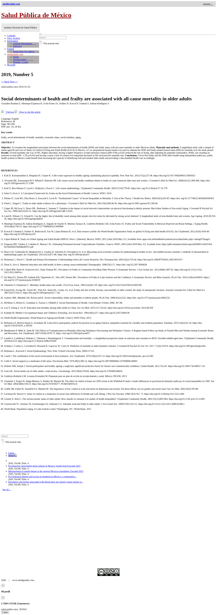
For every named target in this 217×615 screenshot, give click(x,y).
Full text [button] (10, 112)
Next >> (14, 81)
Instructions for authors (26, 51)
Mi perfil (11, 65)
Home (16, 57)
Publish (10, 49)
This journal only (51, 43)
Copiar (5, 612)
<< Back (5, 81)
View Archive (13, 38)
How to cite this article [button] (29, 112)
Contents (11, 35)
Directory (17, 46)
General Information (25, 43)
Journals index (23, 59)
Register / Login (20, 62)
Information (12, 41)
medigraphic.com (15, 54)
